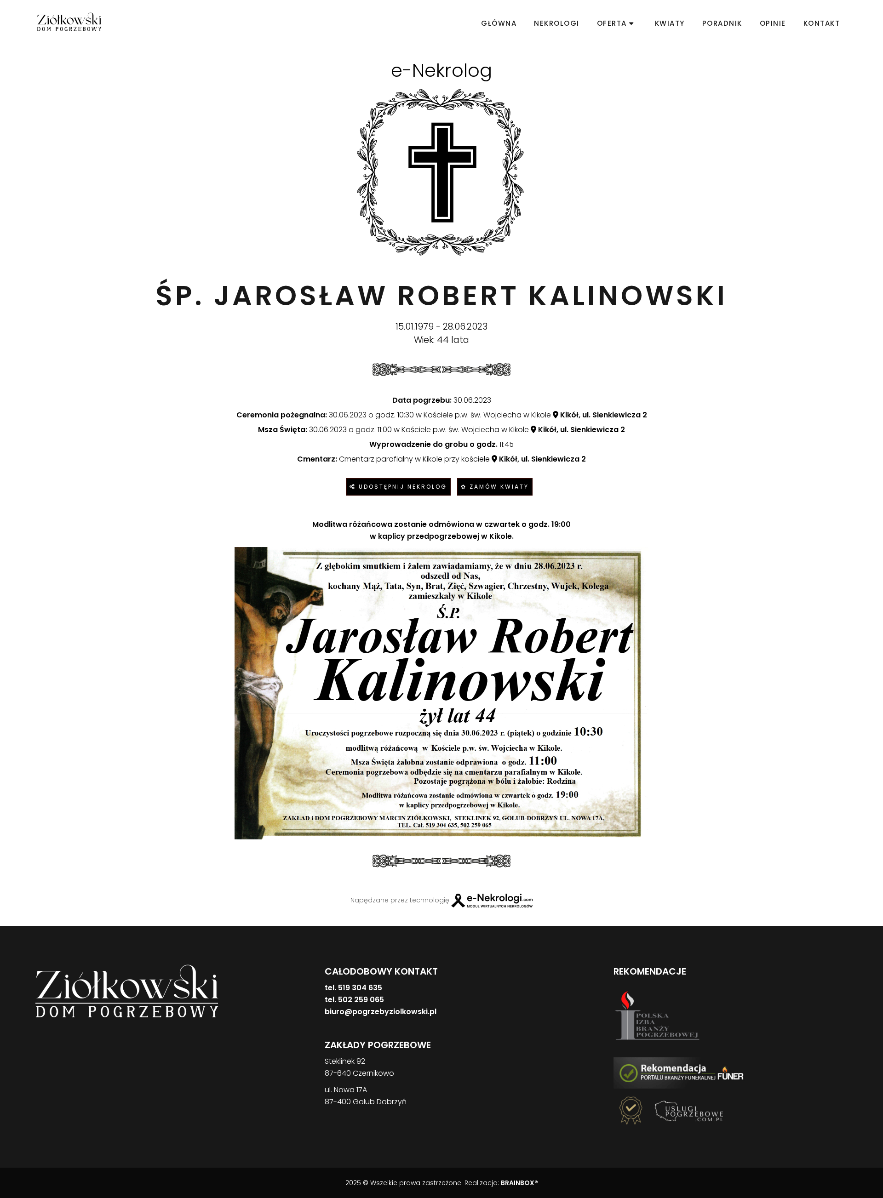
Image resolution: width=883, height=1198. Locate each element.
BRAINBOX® (519, 1182)
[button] (18, 1150)
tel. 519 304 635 (353, 987)
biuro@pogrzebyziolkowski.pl (380, 1011)
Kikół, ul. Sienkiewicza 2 (602, 415)
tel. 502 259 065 (354, 999)
